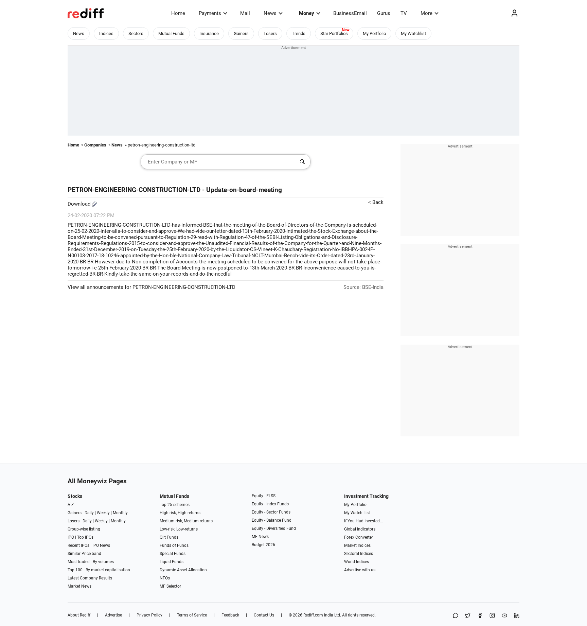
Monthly (120, 512)
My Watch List (357, 512)
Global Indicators (359, 529)
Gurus (383, 13)
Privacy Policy (149, 615)
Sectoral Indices (358, 553)
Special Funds (172, 553)
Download (80, 204)
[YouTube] (504, 616)
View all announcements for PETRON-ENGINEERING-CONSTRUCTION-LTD (151, 287)
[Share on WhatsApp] (455, 616)
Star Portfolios (334, 33)
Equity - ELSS (263, 495)
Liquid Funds (171, 561)
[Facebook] (480, 616)
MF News (260, 536)
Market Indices (357, 545)
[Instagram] (492, 616)
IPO (71, 537)
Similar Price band (84, 553)
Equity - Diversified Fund (274, 528)
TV (404, 13)
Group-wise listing (84, 529)
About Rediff (79, 615)
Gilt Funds (169, 537)
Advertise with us (359, 570)
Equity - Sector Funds (271, 512)
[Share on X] (467, 616)
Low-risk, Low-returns (179, 529)
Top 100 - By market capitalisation (99, 570)
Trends (298, 33)
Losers (270, 33)
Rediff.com (313, 615)
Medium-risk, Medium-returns (186, 521)
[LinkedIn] (516, 616)
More (426, 13)
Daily (89, 512)
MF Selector (170, 586)
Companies (95, 144)
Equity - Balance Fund (271, 520)
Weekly (103, 512)
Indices (106, 33)
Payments (210, 13)
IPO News (101, 545)
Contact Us (264, 615)
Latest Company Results (90, 578)
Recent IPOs (78, 545)
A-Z (71, 504)
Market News (79, 586)
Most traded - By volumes (91, 561)
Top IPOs (85, 537)
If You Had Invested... (363, 521)
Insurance (209, 33)
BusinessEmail (350, 13)
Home (178, 13)
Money (306, 13)
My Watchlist (413, 33)
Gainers (241, 33)
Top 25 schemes (175, 504)
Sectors (135, 33)
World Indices (356, 561)
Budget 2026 (263, 544)
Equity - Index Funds (270, 504)
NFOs (165, 578)
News (270, 13)
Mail (245, 13)
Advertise (113, 615)
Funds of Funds (174, 545)
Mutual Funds (171, 33)
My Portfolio (374, 33)
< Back (376, 202)
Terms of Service (192, 615)
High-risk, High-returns (180, 512)
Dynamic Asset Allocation (183, 570)
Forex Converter (358, 537)
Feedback (230, 615)
